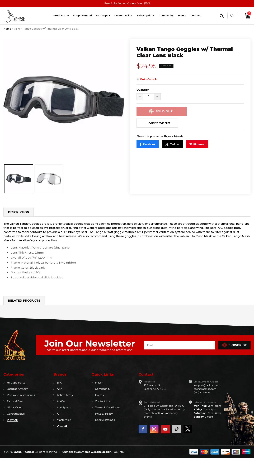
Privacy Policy (104, 413)
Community (102, 388)
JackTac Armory (17, 388)
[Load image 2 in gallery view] (49, 179)
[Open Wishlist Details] (231, 16)
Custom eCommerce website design (87, 452)
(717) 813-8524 (202, 392)
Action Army (65, 395)
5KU (59, 382)
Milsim (99, 382)
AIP (59, 413)
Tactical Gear (15, 401)
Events (99, 395)
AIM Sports (64, 407)
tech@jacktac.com (205, 388)
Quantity (143, 89)
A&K (59, 388)
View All (12, 420)
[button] (222, 16)
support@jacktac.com (207, 385)
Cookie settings (105, 420)
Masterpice (64, 420)
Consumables (16, 413)
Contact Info (103, 401)
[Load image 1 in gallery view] (18, 179)
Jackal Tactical (24, 452)
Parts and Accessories (21, 395)
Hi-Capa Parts (16, 382)
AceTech (62, 401)
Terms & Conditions (107, 407)
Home (7, 28)
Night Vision (14, 407)
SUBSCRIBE (238, 345)
